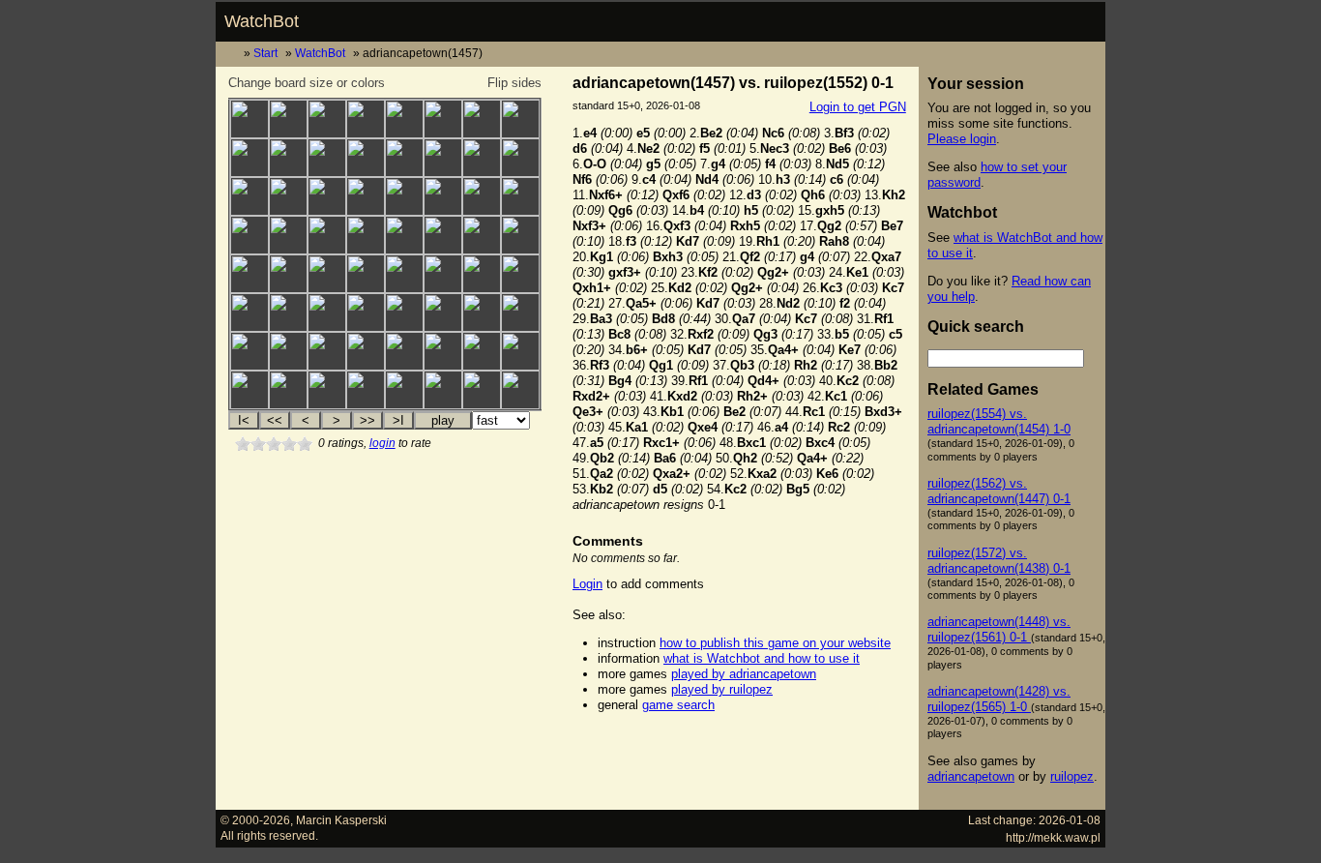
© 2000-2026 (255, 820)
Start (265, 52)
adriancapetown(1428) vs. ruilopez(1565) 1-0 (999, 699)
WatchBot (261, 21)
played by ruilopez (722, 689)
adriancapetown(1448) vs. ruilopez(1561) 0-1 (999, 629)
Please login (961, 139)
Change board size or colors (306, 82)
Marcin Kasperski (341, 820)
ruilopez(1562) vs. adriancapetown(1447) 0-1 (999, 491)
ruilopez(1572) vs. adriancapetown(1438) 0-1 (999, 561)
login (382, 443)
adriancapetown (970, 776)
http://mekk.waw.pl (1053, 837)
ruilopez (1072, 776)
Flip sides (514, 82)
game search (678, 705)
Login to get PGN (857, 107)
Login (587, 584)
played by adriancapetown (743, 674)
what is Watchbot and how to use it (761, 658)
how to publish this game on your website (775, 643)
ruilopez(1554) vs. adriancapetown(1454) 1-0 (999, 421)
